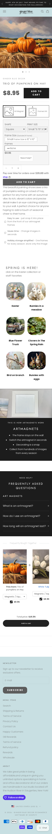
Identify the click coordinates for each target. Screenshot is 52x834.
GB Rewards (9, 737)
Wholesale (9, 757)
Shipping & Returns (13, 711)
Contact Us (9, 726)
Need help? (26, 158)
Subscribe (15, 690)
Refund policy (10, 747)
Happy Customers (13, 731)
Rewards (8, 752)
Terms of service (12, 742)
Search (7, 705)
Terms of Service (12, 716)
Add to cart (36, 93)
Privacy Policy (10, 721)
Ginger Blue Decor (14, 78)
